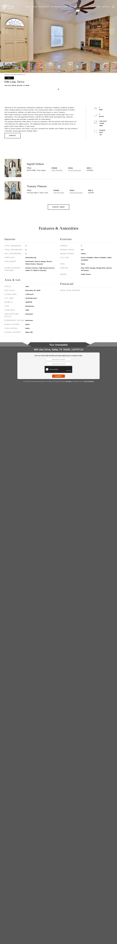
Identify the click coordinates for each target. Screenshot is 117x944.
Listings (34, 6)
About (28, 6)
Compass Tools (95, 6)
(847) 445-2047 (57, 170)
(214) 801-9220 (59, 193)
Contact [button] (12, 135)
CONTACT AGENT (58, 207)
